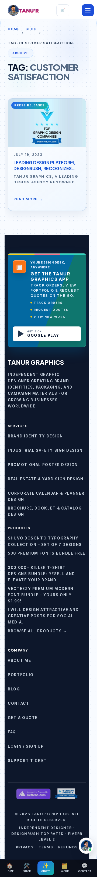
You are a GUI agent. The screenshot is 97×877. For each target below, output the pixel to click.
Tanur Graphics (36, 362)
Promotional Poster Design (43, 465)
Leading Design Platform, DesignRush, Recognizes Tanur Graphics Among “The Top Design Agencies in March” (46, 165)
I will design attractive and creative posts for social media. (43, 616)
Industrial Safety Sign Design (45, 450)
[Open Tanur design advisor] (86, 846)
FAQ (12, 732)
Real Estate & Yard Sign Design (46, 479)
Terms (46, 847)
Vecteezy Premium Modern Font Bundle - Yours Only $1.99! (41, 594)
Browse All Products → (37, 631)
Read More (28, 199)
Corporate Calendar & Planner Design (46, 496)
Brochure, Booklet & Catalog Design (45, 511)
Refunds (68, 847)
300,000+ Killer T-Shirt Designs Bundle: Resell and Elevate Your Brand (41, 573)
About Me (19, 660)
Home (14, 29)
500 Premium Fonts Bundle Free (46, 553)
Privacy (25, 847)
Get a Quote (23, 718)
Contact (18, 703)
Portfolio (21, 675)
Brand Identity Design (35, 436)
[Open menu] (88, 10)
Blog (31, 29)
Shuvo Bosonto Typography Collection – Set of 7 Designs (45, 541)
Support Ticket (27, 760)
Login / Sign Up (26, 746)
